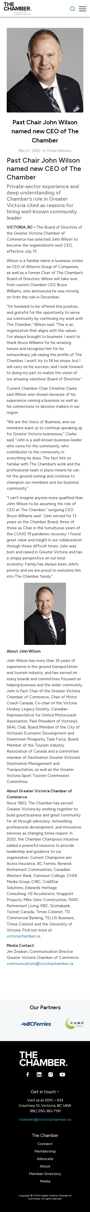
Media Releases (59, 150)
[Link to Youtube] (62, 1075)
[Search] (72, 8)
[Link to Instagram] (50, 1075)
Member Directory (45, 1173)
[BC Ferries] (32, 1024)
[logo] (37, 8)
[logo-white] (43, 1058)
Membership (45, 1151)
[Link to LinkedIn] (39, 1075)
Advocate (45, 1158)
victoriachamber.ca (23, 936)
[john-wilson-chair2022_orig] (45, 70)
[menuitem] (72, 8)
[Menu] (80, 8)
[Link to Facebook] (27, 1075)
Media (45, 1181)
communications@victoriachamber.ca (40, 963)
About (45, 1166)
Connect (45, 1144)
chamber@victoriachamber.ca (45, 1119)
